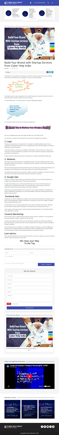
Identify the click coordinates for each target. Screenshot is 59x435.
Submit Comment (46, 264)
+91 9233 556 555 (40, 2)
